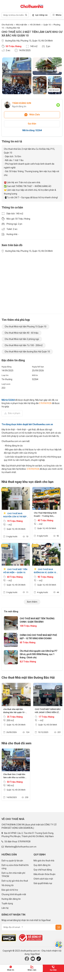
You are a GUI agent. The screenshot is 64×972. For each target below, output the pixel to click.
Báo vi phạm (14, 413)
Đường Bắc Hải (13, 28)
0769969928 (45, 403)
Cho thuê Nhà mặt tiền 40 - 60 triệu (21, 333)
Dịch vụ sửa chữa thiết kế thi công (15, 867)
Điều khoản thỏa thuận (44, 874)
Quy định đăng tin (42, 865)
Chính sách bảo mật (43, 878)
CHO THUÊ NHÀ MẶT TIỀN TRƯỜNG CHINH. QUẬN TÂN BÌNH (37, 620)
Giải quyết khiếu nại (43, 883)
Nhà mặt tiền (21, 24)
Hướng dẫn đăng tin (11, 899)
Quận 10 (47, 24)
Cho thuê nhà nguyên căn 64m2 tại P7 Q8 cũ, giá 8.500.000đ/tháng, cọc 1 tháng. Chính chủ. (38, 654)
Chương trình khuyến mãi (14, 894)
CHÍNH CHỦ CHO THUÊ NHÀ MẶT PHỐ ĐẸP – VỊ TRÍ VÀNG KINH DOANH (38, 637)
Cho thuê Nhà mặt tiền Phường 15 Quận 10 (25, 326)
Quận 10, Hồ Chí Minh (16, 529)
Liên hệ (5, 908)
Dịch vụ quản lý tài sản (12, 860)
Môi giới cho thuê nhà (44, 860)
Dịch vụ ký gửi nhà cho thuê (15, 881)
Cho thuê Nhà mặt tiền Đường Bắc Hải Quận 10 (27, 351)
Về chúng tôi (8, 885)
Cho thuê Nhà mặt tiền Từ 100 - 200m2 (24, 345)
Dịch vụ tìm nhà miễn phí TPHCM (13, 874)
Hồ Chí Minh (35, 24)
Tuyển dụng (7, 903)
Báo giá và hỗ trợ (10, 890)
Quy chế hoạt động (43, 869)
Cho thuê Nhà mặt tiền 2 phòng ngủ (22, 339)
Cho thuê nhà (7, 24)
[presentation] (9, 641)
